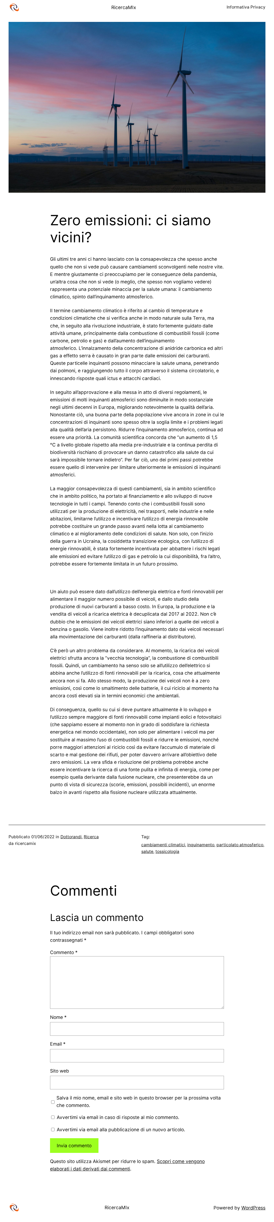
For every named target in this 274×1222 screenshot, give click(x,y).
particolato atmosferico (239, 844)
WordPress (253, 1208)
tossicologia (167, 851)
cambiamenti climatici (163, 844)
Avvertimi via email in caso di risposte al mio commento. (118, 1117)
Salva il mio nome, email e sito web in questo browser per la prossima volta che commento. (138, 1101)
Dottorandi (71, 836)
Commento (64, 952)
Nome (58, 1017)
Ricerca (91, 836)
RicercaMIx (123, 7)
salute (147, 851)
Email (58, 1044)
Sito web (59, 1071)
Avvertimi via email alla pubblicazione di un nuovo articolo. (121, 1129)
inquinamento (200, 844)
